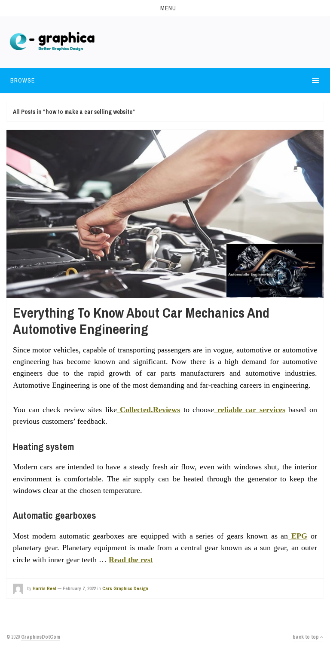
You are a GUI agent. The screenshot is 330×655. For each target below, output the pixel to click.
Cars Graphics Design (125, 588)
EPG (299, 536)
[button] (165, 8)
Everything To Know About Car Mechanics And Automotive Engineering (141, 320)
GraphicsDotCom (40, 637)
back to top (306, 637)
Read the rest (131, 559)
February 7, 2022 (79, 588)
